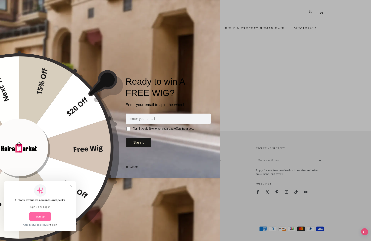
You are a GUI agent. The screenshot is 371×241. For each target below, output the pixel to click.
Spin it (138, 142)
